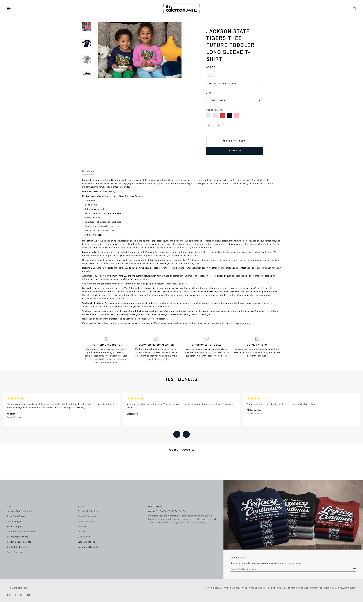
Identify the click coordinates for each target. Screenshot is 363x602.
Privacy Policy (347, 588)
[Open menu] (11, 8)
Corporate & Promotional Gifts (22, 531)
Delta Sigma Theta (16, 516)
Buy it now (234, 151)
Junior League (14, 521)
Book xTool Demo (86, 521)
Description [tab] (88, 171)
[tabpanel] (181, 251)
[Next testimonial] (186, 434)
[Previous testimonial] (176, 434)
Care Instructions (86, 541)
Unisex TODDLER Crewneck (222, 83)
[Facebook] (8, 595)
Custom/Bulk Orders (88, 511)
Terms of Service (298, 588)
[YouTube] (28, 595)
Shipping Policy (277, 588)
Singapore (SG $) (19, 588)
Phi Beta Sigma (14, 526)
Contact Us (83, 531)
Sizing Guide (84, 536)
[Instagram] (21, 595)
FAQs (245, 588)
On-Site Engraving (87, 516)
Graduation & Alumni (17, 546)
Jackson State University (19, 511)
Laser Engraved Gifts (17, 536)
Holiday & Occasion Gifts (19, 541)
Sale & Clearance (15, 552)
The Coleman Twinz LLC (221, 588)
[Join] (353, 568)
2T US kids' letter (217, 100)
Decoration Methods (88, 546)
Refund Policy (257, 588)
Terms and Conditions (323, 588)
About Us (82, 526)
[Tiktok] (15, 595)
